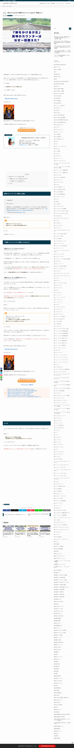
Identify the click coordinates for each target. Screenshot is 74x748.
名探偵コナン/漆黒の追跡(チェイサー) (62, 587)
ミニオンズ (57, 481)
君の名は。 (57, 603)
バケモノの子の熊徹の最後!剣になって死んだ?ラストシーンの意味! (62, 56)
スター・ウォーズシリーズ (60, 268)
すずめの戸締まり (58, 103)
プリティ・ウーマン (58, 422)
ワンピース (57, 534)
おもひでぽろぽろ (58, 95)
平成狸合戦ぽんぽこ (58, 625)
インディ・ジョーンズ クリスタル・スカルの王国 (62, 164)
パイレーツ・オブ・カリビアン (60, 371)
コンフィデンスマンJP (59, 206)
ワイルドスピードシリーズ (60, 522)
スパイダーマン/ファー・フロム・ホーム (62, 275)
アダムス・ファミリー (59, 131)
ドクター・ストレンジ (59, 314)
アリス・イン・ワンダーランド (60, 146)
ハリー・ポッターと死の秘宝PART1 (61, 333)
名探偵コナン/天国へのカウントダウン (62, 582)
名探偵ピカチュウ (58, 599)
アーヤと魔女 (57, 151)
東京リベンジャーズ (58, 656)
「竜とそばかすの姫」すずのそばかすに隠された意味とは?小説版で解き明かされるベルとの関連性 (62, 47)
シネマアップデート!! (10, 3)
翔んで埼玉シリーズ (58, 699)
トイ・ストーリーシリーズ (60, 297)
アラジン (56, 143)
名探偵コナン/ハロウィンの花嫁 (61, 579)
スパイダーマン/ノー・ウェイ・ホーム (62, 273)
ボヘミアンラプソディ (59, 444)
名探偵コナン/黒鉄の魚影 (59, 596)
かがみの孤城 (57, 98)
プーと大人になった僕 (59, 427)
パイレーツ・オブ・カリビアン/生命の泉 (62, 388)
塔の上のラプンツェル (59, 606)
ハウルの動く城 (58, 323)
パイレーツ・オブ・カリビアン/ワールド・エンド (62, 378)
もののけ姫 (57, 110)
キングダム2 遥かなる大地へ (60, 189)
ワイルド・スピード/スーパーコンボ (61, 529)
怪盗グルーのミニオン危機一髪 (60, 630)
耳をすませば (57, 702)
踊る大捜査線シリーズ (59, 726)
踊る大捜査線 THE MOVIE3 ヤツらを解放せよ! (62, 723)
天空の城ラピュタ (58, 613)
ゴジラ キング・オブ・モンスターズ (61, 218)
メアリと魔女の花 (58, 488)
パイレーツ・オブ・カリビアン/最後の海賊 (62, 385)
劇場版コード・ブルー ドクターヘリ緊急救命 (62, 561)
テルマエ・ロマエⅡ (58, 287)
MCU (56, 79)
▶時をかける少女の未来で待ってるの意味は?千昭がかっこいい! (21, 395)
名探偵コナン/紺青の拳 (59, 591)
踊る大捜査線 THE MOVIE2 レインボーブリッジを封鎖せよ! (62, 720)
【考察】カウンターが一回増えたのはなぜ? (18, 178)
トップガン (57, 304)
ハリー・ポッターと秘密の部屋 (60, 340)
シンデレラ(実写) (58, 238)
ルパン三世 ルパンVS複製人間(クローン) (62, 512)
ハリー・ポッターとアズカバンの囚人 (62, 328)
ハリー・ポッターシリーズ (60, 347)
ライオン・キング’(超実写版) (60, 500)
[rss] (69, 0)
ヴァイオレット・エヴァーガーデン (61, 539)
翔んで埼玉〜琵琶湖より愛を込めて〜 (62, 697)
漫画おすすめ (57, 663)
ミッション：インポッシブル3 (60, 475)
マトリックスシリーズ (59, 454)
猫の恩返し (57, 668)
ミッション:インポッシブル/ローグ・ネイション (62, 462)
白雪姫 (56, 673)
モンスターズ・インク (59, 493)
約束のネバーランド (58, 683)
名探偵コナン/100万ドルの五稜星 (61, 575)
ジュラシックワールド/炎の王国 (61, 245)
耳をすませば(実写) (58, 704)
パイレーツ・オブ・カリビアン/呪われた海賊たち (62, 382)
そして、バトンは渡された (60, 105)
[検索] (70, 0)
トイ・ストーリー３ (58, 302)
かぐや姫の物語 (58, 100)
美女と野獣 (57, 690)
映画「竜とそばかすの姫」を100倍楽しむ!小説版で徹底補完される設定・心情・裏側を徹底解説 (62, 42)
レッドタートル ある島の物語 (60, 515)
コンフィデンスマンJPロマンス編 (61, 213)
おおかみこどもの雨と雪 (59, 93)
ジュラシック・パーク (59, 248)
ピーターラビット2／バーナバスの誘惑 (62, 395)
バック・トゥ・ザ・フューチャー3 (61, 362)
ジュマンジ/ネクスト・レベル (60, 240)
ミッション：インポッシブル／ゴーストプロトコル (62, 479)
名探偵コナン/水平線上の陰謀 (60, 584)
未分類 (56, 654)
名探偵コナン (57, 572)
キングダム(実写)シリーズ (60, 186)
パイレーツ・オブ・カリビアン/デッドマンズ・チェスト (62, 375)
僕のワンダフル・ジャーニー (60, 558)
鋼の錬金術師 (57, 728)
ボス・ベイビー (58, 442)
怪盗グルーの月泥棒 (58, 635)
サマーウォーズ (58, 227)
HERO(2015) (57, 74)
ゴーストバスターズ (58, 225)
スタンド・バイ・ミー (59, 263)
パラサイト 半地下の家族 (59, 390)
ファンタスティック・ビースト (60, 402)
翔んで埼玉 (57, 695)
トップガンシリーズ (58, 309)
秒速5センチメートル (59, 678)
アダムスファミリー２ (59, 129)
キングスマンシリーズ (59, 182)
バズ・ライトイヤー (58, 352)
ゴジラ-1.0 (57, 220)
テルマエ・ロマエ (58, 285)
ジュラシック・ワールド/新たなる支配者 (62, 258)
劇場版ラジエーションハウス (60, 564)
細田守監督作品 (58, 687)
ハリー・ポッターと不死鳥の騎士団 (61, 330)
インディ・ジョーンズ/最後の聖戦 (61, 170)
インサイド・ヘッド (58, 158)
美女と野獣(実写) (58, 692)
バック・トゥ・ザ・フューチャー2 (61, 359)
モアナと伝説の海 (58, 491)
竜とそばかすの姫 (58, 680)
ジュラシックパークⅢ (59, 243)
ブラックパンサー (58, 420)
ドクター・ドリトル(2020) (60, 316)
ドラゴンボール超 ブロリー (60, 318)
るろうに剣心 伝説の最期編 (60, 117)
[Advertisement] (27, 62)
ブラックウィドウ (58, 418)
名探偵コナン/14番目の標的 (60, 577)
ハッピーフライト (58, 326)
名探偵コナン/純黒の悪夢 (59, 589)
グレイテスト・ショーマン (60, 196)
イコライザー (57, 153)
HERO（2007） (58, 76)
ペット (56, 432)
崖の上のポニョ (58, 623)
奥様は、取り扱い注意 (59, 615)
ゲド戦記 (56, 201)
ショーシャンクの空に (59, 236)
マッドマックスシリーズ (59, 451)
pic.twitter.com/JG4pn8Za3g (27, 210)
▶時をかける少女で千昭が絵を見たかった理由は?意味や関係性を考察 (22, 390)
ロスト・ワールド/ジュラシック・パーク (62, 517)
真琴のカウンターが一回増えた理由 (16, 176)
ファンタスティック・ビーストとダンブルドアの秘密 (62, 406)
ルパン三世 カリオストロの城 (60, 510)
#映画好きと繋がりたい (16, 210)
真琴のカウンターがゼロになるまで (17, 180)
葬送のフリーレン (58, 709)
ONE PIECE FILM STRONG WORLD (62, 81)
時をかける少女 (10, 15)
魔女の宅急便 (57, 738)
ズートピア (57, 278)
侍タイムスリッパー (58, 553)
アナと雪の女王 (58, 134)
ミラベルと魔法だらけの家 (60, 486)
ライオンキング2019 (59, 498)
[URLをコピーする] (47, 510)
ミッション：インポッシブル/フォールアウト (62, 470)
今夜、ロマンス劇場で (59, 546)
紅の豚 (56, 685)
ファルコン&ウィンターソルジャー (61, 400)
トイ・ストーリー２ (58, 299)
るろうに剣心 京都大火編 (59, 115)
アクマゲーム (57, 127)
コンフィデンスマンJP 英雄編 (60, 208)
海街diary (57, 661)
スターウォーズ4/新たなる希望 (60, 266)
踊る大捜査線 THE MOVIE (60, 716)
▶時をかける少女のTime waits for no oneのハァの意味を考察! (20, 392)
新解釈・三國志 (58, 639)
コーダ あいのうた (58, 215)
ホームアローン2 (58, 437)
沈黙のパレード (58, 659)
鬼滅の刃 (56, 735)
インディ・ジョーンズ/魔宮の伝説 (61, 172)
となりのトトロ (58, 107)
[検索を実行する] (70, 29)
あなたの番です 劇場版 (59, 88)
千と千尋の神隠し (58, 570)
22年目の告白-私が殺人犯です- (60, 64)
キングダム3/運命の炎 (59, 191)
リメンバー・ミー (58, 505)
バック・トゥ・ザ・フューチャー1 (61, 357)
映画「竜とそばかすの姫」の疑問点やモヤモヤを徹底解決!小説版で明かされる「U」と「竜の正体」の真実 (62, 37)
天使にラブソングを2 (59, 608)
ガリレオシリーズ (58, 179)
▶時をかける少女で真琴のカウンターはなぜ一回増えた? (19, 393)
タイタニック (57, 280)
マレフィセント (58, 456)
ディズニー (57, 290)
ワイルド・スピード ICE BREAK (61, 524)
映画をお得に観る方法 (59, 642)
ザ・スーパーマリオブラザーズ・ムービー (62, 231)
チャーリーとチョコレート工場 (60, 282)
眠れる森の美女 (58, 675)
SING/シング (57, 86)
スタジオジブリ (58, 261)
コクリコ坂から (58, 203)
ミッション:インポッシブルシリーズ (61, 464)
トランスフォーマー (58, 311)
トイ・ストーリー (58, 294)
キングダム (57, 184)
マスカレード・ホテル (59, 446)
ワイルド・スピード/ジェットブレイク (62, 527)
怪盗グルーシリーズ (58, 637)
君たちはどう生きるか (59, 601)
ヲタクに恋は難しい (58, 536)
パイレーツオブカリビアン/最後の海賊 (62, 369)
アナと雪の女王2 (58, 136)
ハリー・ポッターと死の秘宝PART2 (61, 335)
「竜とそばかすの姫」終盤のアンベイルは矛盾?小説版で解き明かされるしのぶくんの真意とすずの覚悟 (62, 51)
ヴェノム (56, 541)
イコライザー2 (57, 155)
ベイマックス (57, 430)
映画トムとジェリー (58, 644)
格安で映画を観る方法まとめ (46, 745)
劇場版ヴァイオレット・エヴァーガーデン (62, 567)
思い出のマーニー (58, 627)
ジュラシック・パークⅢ (59, 254)
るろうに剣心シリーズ (59, 124)
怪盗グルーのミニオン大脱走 (60, 632)
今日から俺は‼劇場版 (59, 548)
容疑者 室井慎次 (58, 618)
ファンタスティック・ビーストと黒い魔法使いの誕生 (62, 413)
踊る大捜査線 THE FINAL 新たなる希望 (62, 714)
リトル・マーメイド (58, 503)
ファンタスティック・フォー (60, 415)
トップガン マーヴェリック (60, 306)
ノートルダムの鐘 (58, 321)
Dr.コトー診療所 (58, 69)
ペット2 (56, 434)
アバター (56, 141)
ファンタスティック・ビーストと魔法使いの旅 (62, 409)
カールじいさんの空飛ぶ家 (60, 177)
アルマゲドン (57, 148)
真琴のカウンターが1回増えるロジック (18, 181)
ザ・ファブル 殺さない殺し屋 (60, 233)
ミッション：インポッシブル (60, 467)
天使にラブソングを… (59, 611)
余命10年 (56, 551)
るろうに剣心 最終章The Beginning (61, 119)
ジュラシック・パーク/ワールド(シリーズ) (62, 251)
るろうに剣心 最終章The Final (60, 122)
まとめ (10, 183)
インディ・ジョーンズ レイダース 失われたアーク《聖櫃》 (62, 167)
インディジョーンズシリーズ (60, 160)
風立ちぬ (56, 733)
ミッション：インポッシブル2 (60, 473)
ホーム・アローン (58, 439)
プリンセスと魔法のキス (59, 425)
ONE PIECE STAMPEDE (59, 83)
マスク (56, 449)
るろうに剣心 (57, 112)
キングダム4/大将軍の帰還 (60, 194)
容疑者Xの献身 (57, 620)
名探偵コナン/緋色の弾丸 (59, 594)
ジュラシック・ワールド (59, 256)
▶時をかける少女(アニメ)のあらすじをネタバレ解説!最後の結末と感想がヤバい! (24, 396)
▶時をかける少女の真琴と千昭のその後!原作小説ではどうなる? (21, 389)
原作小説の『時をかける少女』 (11, 98)
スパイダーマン (58, 270)
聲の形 (56, 707)
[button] (7, 510)
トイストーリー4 (58, 292)
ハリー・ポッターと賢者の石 (60, 345)
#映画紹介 (9, 210)
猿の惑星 (56, 671)
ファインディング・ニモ (59, 397)
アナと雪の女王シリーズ (59, 139)
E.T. (55, 71)
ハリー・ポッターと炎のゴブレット (61, 338)
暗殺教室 (56, 651)
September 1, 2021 (21, 212)
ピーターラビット (58, 393)
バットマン (57, 364)
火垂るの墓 (57, 666)
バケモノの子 (57, 350)
